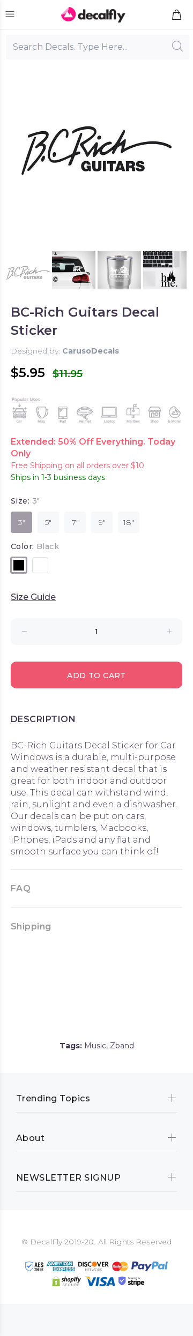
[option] (28, 273)
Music (95, 1045)
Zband (122, 1045)
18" (128, 522)
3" (21, 522)
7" (75, 522)
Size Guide (33, 597)
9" (102, 522)
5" (48, 522)
